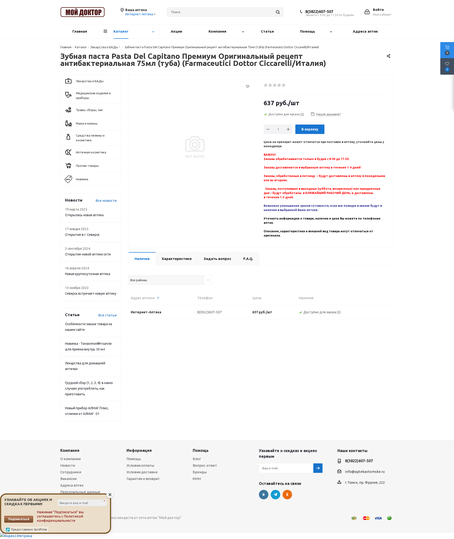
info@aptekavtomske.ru (365, 472)
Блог (197, 459)
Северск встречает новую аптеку (90, 293)
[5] (284, 85)
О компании (70, 459)
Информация (139, 450)
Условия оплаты (140, 465)
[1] (266, 85)
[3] (275, 85)
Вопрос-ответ (205, 465)
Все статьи (107, 315)
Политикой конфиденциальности (60, 518)
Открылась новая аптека (84, 215)
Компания (69, 450)
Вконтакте (263, 494)
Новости (67, 465)
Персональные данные (80, 492)
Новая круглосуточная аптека (87, 274)
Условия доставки (142, 472)
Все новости (106, 200)
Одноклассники (287, 494)
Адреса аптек (72, 485)
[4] (279, 85)
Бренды (200, 472)
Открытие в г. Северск (82, 235)
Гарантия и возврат (143, 479)
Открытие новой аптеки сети (88, 254)
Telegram (275, 494)
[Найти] (278, 12)
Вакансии (68, 479)
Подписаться (18, 519)
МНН (197, 479)
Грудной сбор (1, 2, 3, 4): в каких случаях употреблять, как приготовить (89, 388)
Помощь (134, 459)
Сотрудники (70, 472)
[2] (270, 85)
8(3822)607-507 (319, 11)
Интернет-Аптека (146, 312)
